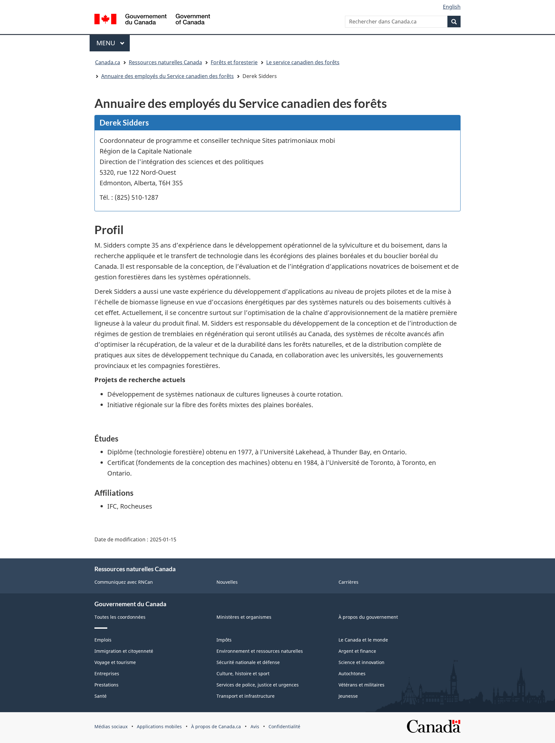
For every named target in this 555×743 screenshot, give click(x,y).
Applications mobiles (159, 726)
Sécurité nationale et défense (248, 662)
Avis (255, 726)
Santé (100, 696)
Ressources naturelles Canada (165, 62)
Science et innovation (361, 662)
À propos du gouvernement (368, 617)
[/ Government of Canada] (152, 19)
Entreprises (106, 673)
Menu (113, 43)
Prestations (106, 685)
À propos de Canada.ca (216, 726)
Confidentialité (284, 726)
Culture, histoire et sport (242, 673)
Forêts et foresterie (234, 62)
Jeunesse (348, 696)
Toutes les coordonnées (119, 617)
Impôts (224, 640)
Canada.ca (107, 62)
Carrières (348, 582)
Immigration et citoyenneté (123, 651)
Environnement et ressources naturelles (259, 651)
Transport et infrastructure (245, 696)
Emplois (102, 640)
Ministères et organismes (243, 617)
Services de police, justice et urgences (257, 685)
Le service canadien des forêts (302, 62)
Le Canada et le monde (363, 640)
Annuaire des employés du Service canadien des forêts (167, 76)
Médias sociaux (111, 726)
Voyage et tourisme (115, 662)
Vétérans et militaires (361, 685)
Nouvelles (227, 582)
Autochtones (352, 673)
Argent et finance (357, 651)
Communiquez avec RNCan (123, 582)
